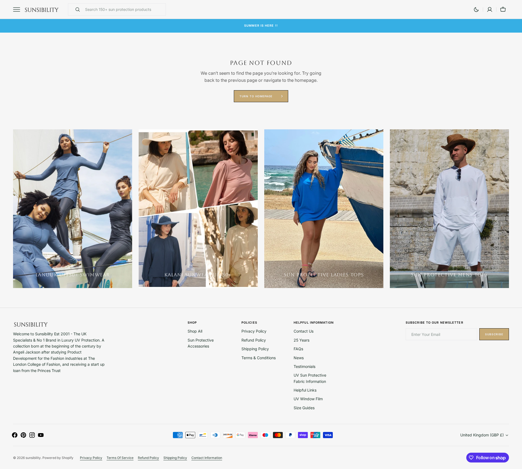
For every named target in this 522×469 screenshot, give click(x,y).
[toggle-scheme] (476, 9)
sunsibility (33, 458)
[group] (72, 208)
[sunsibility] (41, 9)
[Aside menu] (18, 9)
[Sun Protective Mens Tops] (449, 208)
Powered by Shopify (57, 458)
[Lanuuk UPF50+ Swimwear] (72, 208)
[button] (490, 9)
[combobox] (124, 9)
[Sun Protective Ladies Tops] (323, 208)
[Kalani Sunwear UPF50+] (198, 208)
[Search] (75, 9)
